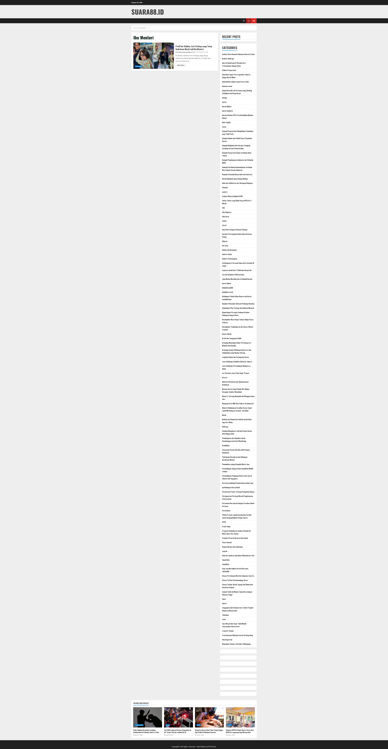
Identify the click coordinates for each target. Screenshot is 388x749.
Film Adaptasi (226, 212)
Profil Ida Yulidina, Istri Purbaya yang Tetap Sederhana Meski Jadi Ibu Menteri (153, 56)
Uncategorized (227, 639)
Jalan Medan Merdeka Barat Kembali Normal (237, 279)
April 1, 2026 (231, 735)
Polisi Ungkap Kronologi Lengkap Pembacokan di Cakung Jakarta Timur (147, 717)
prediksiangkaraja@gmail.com (186, 52)
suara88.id (147, 12)
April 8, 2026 (169, 735)
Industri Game (227, 254)
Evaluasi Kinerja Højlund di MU (232, 196)
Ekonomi (225, 187)
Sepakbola (225, 564)
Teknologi (225, 615)
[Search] (244, 21)
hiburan (224, 241)
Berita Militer (226, 106)
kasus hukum (226, 283)
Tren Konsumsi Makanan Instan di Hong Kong (237, 635)
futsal (224, 225)
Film (223, 208)
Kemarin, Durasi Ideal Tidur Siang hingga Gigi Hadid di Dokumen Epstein (209, 717)
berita (224, 102)
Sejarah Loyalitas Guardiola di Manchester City (238, 555)
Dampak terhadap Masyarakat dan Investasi (237, 174)
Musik (224, 415)
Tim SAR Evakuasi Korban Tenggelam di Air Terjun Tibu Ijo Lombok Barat (178, 717)
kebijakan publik (227, 288)
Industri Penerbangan (229, 259)
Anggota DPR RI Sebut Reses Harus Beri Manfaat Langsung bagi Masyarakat (240, 717)
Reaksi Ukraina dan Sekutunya (232, 547)
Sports (224, 603)
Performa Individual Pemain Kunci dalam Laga (237, 483)
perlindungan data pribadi (231, 487)
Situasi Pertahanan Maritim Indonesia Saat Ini (238, 576)
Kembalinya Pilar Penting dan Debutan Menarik (238, 308)
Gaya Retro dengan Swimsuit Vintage (234, 229)
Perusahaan (226, 510)
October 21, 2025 (203, 52)
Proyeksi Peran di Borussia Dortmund (235, 538)
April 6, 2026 (200, 735)
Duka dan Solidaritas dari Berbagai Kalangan (237, 183)
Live (254, 21)
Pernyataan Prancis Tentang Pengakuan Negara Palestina (242, 492)
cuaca (224, 127)
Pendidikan (225, 445)
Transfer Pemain (228, 631)
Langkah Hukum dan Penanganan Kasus (235, 357)
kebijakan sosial (227, 292)
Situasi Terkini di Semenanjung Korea (235, 580)
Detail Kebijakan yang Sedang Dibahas (235, 179)
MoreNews (201, 746)
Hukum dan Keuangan (229, 250)
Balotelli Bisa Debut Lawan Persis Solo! (235, 82)
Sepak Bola (226, 560)
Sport (224, 599)
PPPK (224, 522)
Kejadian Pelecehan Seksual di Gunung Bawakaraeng (240, 303)
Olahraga (225, 426)
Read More (181, 65)
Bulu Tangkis (226, 122)
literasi (224, 377)
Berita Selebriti (227, 111)
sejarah (224, 551)
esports (225, 192)
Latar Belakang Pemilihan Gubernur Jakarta (237, 361)
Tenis (224, 619)
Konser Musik (226, 334)
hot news (225, 245)
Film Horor (225, 216)
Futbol (224, 221)
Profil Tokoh (138, 66)
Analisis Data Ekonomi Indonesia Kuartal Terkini (238, 54)
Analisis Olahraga (228, 58)
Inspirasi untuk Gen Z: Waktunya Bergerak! (236, 270)
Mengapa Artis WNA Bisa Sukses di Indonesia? (238, 403)
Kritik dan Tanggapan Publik (231, 338)
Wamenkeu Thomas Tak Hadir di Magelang (236, 644)
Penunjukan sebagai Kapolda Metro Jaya (235, 464)
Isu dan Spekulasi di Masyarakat (233, 274)
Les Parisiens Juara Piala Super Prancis (235, 373)
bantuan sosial (227, 86)
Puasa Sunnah (227, 542)
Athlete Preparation (229, 70)
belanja (224, 98)
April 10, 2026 (139, 735)
